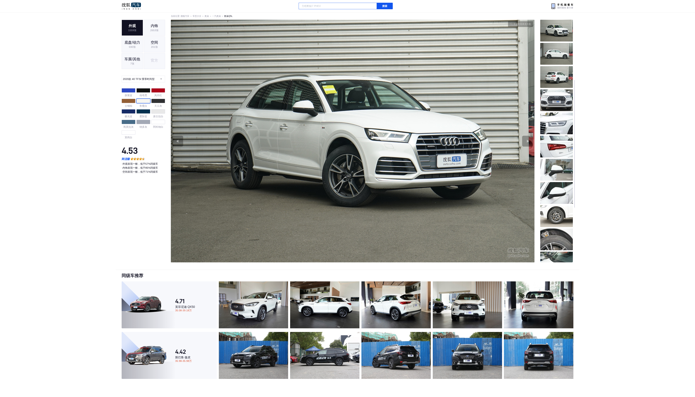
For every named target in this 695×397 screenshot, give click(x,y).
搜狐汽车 (131, 6)
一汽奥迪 (216, 16)
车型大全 (197, 16)
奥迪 (207, 16)
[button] (262, 141)
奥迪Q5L (228, 16)
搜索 (384, 6)
